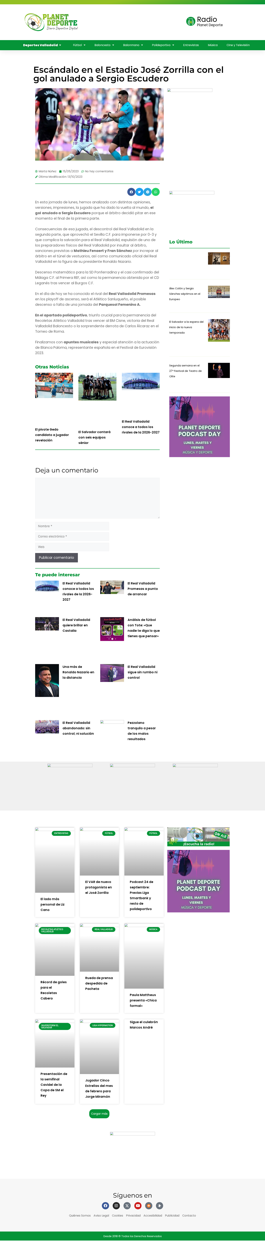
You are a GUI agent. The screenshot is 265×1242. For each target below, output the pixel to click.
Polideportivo (123, 22)
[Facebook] (105, 1205)
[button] (131, 192)
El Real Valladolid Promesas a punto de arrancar (143, 588)
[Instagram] (116, 1205)
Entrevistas (153, 22)
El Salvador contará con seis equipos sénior (94, 437)
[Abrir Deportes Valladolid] (60, 45)
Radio (207, 19)
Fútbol (125, 12)
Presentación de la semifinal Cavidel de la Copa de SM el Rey (54, 1085)
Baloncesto (150, 12)
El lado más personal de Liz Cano (53, 904)
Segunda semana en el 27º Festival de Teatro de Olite (185, 371)
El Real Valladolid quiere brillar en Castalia (76, 625)
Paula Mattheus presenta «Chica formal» (143, 1000)
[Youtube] (138, 1205)
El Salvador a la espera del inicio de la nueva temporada (186, 327)
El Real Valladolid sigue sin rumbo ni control (142, 672)
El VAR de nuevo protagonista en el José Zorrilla (98, 887)
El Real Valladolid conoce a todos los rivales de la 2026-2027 (141, 427)
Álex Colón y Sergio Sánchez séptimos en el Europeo (184, 294)
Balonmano (93, 22)
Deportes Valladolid (94, 12)
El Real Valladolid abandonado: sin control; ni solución (78, 728)
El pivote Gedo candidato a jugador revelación (52, 434)
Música (175, 22)
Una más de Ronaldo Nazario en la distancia (78, 672)
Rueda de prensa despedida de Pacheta (99, 983)
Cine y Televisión (96, 32)
